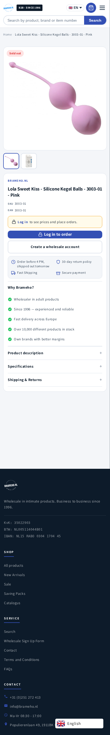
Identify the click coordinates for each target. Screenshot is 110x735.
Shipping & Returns (55, 379)
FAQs (8, 669)
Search (95, 20)
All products (13, 565)
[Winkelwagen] (91, 8)
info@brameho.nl (24, 706)
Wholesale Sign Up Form (24, 640)
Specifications (55, 366)
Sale (7, 584)
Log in (23, 222)
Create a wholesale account (55, 246)
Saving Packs (14, 593)
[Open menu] (102, 7)
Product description (55, 353)
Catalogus (12, 602)
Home (7, 34)
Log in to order (58, 234)
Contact (10, 650)
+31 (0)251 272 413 (25, 697)
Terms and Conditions (22, 659)
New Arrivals (14, 574)
